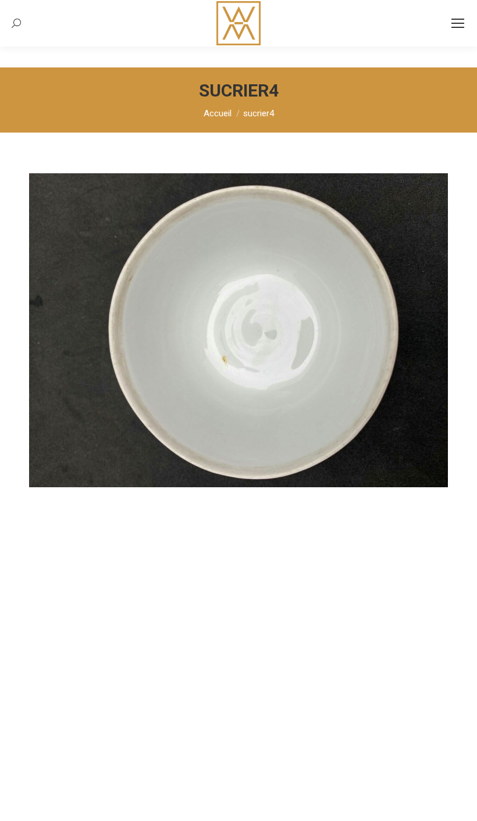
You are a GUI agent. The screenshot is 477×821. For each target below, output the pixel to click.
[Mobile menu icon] (457, 23)
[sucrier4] (238, 330)
